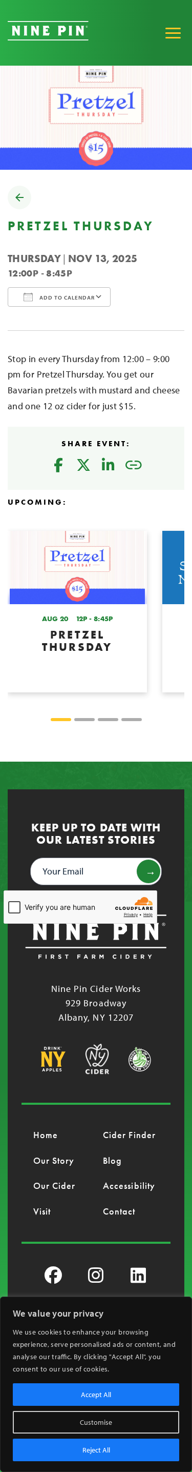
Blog (112, 1160)
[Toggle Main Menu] (173, 33)
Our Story (54, 1160)
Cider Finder (129, 1135)
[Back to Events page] (19, 206)
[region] (96, 1384)
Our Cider (54, 1185)
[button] (61, 719)
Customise (96, 1422)
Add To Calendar (66, 297)
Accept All (96, 1394)
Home (45, 1135)
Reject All (96, 1450)
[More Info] (77, 611)
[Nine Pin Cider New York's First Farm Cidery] (48, 37)
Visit (42, 1211)
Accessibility (129, 1185)
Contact (119, 1211)
